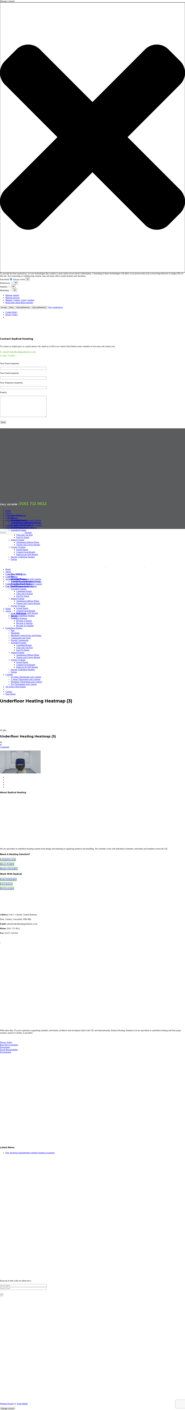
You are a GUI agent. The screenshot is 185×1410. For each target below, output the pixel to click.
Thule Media (22, 1404)
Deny (11, 307)
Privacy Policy (11, 314)
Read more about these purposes (19, 302)
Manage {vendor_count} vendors (19, 300)
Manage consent (7, 1409)
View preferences (23, 307)
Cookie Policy (11, 312)
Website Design (6, 1404)
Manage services (12, 298)
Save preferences (39, 307)
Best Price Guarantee (9, 1045)
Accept (4, 307)
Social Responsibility (9, 1050)
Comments (4, 747)
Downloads (5, 1047)
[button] (92, 137)
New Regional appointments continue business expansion (30, 1153)
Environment (5, 1052)
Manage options (12, 295)
